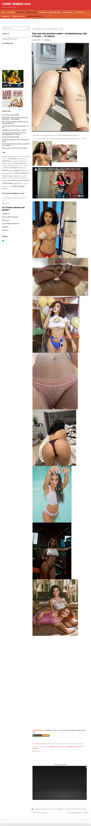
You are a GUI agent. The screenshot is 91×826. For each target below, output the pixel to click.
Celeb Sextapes (43, 12)
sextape (21, 180)
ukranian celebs (9, 186)
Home (3, 12)
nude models (20, 173)
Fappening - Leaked (46, 28)
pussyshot (24, 176)
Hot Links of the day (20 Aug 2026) (10, 137)
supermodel (17, 183)
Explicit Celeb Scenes (55, 12)
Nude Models (5, 16)
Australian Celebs (6, 156)
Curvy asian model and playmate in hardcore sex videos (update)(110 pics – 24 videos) (14, 133)
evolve (37, 820)
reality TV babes (14, 178)
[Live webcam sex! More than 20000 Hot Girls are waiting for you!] (12, 98)
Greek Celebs (11, 12)
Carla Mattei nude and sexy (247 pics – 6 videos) (14, 130)
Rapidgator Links (5, 178)
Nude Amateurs (80, 12)
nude (14, 173)
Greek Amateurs (10, 163)
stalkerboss (47, 40)
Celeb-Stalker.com (16, 4)
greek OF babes (20, 165)
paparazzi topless (13, 176)
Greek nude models (12, 165)
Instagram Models (67, 12)
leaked (63, 809)
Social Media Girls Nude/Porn (35, 16)
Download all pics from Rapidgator (42, 730)
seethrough (14, 180)
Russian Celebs (24, 178)
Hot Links (8, 168)
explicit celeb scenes (21, 158)
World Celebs (20, 12)
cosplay (7, 158)
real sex (19, 178)
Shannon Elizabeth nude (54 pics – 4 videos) (78, 812)
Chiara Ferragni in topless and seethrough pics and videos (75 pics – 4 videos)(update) (15, 118)
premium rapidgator (40, 743)
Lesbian (10, 170)
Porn (20, 176)
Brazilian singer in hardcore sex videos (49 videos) (14, 148)
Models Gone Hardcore (18, 16)
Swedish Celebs (23, 183)
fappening (5, 161)
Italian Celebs (22, 167)
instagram (15, 168)
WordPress (54, 820)
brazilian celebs (15, 156)
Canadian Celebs (22, 156)
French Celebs (19, 161)
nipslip (71, 809)
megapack (16, 170)
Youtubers (5, 189)
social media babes (77, 809)
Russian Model (6, 180)
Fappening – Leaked (31, 12)
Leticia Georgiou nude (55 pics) (40, 812)
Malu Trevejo (67, 809)
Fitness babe (12, 161)
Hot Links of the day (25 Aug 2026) (10, 115)
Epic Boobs (12, 158)
